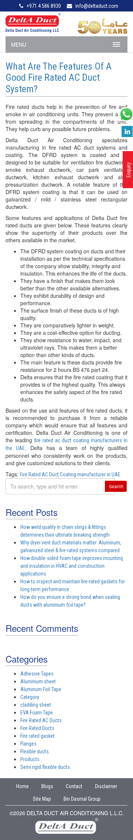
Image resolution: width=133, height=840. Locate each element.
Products (30, 759)
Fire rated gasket (37, 736)
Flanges (28, 744)
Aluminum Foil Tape (40, 689)
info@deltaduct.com (96, 6)
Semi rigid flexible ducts (45, 767)
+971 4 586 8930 (44, 6)
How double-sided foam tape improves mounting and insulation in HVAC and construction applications (71, 566)
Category (29, 697)
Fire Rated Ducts (37, 728)
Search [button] (116, 486)
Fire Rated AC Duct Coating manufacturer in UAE (70, 474)
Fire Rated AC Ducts (41, 720)
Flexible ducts (34, 751)
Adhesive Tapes (37, 674)
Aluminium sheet (38, 681)
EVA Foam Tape (36, 713)
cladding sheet (35, 705)
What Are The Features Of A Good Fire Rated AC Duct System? (59, 77)
